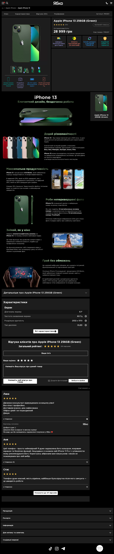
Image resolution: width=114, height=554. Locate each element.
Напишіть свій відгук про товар (20, 381)
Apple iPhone (11, 8)
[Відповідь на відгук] (87, 419)
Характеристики (22, 14)
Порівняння (59, 14)
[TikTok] (50, 549)
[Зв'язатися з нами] (107, 3)
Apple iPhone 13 (24, 8)
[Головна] (3, 8)
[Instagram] (57, 549)
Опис (6, 14)
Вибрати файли (78, 380)
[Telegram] (63, 549)
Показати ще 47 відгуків (46, 493)
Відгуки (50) (41, 14)
